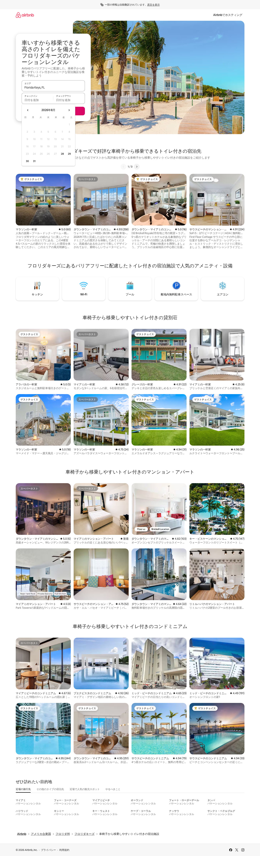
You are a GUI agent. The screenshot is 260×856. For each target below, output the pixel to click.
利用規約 (64, 850)
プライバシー (48, 850)
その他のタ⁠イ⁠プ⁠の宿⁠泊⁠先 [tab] (50, 789)
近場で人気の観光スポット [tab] (85, 789)
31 (34, 161)
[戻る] (123, 167)
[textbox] (37, 100)
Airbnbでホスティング (227, 15)
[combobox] (53, 87)
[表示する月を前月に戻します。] (28, 110)
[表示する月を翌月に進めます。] (69, 110)
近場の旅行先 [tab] (23, 789)
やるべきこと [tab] (112, 789)
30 (27, 161)
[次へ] (137, 167)
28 (62, 153)
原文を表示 (153, 4)
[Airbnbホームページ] (25, 15)
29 (69, 153)
